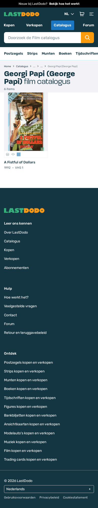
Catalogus (62, 25)
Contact (10, 315)
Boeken (65, 53)
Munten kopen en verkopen (25, 380)
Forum (88, 25)
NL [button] (66, 14)
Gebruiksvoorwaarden (19, 497)
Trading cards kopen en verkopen (30, 459)
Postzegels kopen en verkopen (28, 362)
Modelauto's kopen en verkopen (29, 433)
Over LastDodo (16, 232)
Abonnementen (16, 268)
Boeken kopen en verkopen (25, 389)
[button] (81, 14)
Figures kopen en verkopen (25, 406)
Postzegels (13, 53)
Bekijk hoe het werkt (64, 4)
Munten (48, 53)
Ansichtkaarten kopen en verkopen (32, 424)
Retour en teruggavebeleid (25, 333)
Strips (32, 53)
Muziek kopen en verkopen (25, 442)
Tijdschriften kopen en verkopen (30, 398)
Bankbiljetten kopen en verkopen (30, 415)
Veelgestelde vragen (20, 306)
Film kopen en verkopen (23, 451)
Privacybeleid (49, 497)
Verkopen (34, 25)
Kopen (9, 25)
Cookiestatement (75, 497)
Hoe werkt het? (16, 297)
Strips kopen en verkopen (24, 371)
